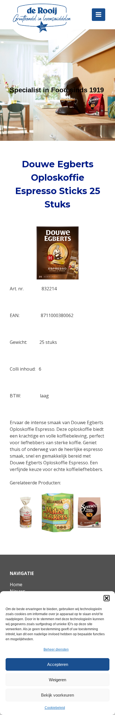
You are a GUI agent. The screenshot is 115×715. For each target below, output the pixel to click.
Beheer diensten (56, 649)
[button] (106, 598)
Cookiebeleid (55, 708)
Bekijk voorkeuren (57, 695)
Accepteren (57, 664)
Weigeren (57, 679)
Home (16, 584)
